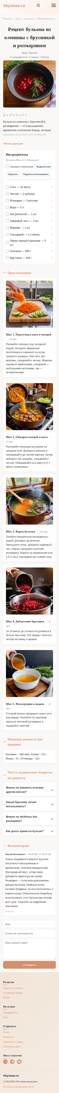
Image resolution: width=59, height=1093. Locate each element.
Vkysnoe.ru (14, 5)
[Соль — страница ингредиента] (51, 187)
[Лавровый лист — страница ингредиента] (51, 221)
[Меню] (53, 5)
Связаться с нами (13, 1041)
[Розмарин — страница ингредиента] (51, 200)
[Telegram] (12, 1062)
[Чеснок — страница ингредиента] (51, 193)
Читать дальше (13, 143)
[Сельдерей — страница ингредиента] (51, 234)
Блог (5, 1017)
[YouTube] (19, 1062)
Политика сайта (12, 1046)
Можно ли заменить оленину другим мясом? (25, 789)
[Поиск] (38, 5)
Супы (6, 997)
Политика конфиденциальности (18, 1086)
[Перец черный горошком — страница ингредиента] (51, 242)
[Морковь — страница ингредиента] (51, 227)
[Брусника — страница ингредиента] (51, 257)
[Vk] (5, 1062)
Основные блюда (12, 992)
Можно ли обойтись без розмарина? (21, 818)
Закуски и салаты (13, 988)
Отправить (29, 964)
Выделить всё (44, 166)
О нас (6, 1032)
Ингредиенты (10, 1012)
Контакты (8, 1036)
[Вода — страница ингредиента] (51, 207)
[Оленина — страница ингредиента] (51, 251)
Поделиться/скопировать (36, 174)
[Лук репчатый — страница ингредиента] (51, 214)
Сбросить (13, 174)
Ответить (9, 911)
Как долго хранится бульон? (25, 831)
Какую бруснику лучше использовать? (21, 804)
